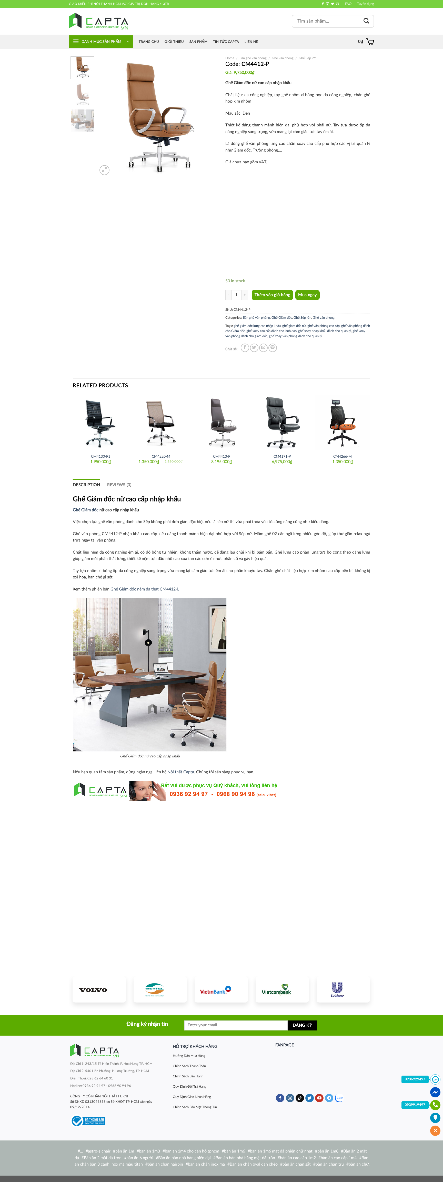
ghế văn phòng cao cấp (323, 325)
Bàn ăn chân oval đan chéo (254, 1164)
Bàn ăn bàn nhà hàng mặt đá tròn (245, 1158)
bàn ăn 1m (124, 1151)
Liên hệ (251, 41)
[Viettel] (160, 989)
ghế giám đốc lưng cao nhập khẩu (257, 325)
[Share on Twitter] (254, 348)
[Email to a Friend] (263, 348)
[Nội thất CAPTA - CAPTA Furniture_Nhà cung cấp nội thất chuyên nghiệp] (98, 21)
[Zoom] (104, 170)
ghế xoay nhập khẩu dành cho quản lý (324, 331)
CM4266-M (342, 456)
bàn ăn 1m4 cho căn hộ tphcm (192, 1151)
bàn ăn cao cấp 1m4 (339, 1158)
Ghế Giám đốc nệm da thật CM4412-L (144, 589)
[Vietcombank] (282, 989)
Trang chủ (149, 41)
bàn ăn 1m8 (327, 1151)
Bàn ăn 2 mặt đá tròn (103, 1158)
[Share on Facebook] (245, 348)
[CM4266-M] (342, 422)
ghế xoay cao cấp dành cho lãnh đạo (271, 331)
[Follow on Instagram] (327, 4)
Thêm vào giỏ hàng (272, 295)
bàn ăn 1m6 (234, 1151)
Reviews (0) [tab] (119, 485)
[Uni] (343, 989)
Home (229, 58)
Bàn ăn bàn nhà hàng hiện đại (184, 1158)
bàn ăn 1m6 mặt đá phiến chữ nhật (281, 1151)
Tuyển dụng (365, 3)
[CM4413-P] (221, 422)
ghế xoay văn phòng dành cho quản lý (295, 336)
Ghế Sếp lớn (307, 58)
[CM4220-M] (161, 422)
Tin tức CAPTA (226, 41)
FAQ (348, 3)
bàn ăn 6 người (139, 1158)
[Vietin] (221, 989)
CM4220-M (161, 456)
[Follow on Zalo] (339, 1098)
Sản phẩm (198, 41)
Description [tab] (86, 485)
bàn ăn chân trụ (330, 1164)
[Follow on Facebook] (322, 4)
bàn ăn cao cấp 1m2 (298, 1158)
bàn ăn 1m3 (149, 1151)
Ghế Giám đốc (281, 317)
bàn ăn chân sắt (297, 1164)
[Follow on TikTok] (300, 1098)
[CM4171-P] (282, 422)
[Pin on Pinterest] (272, 348)
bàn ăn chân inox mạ (206, 1164)
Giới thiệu (174, 41)
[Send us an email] (337, 4)
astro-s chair (99, 1151)
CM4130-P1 (100, 456)
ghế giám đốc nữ (294, 325)
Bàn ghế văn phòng (253, 58)
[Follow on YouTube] (319, 1098)
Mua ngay (307, 295)
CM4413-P (221, 456)
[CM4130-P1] (100, 422)
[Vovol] (99, 989)
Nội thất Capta (180, 772)
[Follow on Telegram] (329, 1098)
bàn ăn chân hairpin (165, 1164)
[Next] (209, 116)
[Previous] (106, 116)
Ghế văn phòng (283, 58)
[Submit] (366, 21)
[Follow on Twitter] (332, 4)
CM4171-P (282, 456)
